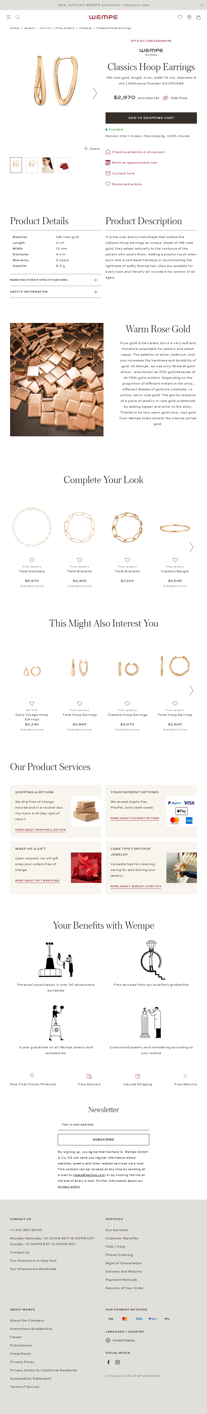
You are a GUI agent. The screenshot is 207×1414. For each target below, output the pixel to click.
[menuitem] (8, 17)
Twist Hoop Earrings (79, 715)
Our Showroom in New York (33, 1261)
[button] (131, 163)
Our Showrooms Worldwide (33, 1269)
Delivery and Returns (124, 1271)
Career (16, 1337)
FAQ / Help (115, 1247)
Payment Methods (121, 1280)
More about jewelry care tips (136, 886)
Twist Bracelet (79, 571)
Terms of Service (24, 1387)
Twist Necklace (32, 571)
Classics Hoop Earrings (127, 715)
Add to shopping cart (151, 118)
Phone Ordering (119, 1255)
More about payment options (135, 818)
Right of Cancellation (124, 1263)
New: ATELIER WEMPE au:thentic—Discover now (103, 5)
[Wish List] (180, 17)
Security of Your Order (125, 1288)
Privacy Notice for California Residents (43, 1370)
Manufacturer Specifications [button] (39, 279)
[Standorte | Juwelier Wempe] (189, 17)
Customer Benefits (122, 1238)
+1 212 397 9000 (26, 1230)
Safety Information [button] (29, 291)
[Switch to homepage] (103, 17)
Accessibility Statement (30, 1379)
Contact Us (19, 1252)
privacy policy (69, 1186)
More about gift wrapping (37, 880)
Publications (21, 1345)
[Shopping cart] (198, 17)
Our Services (117, 1230)
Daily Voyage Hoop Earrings (31, 717)
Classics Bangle (175, 571)
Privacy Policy (22, 1362)
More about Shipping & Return (40, 829)
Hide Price (179, 98)
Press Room (20, 1354)
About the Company (27, 1320)
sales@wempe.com (89, 1175)
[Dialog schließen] (203, 5)
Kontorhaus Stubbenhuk (31, 1329)
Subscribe (104, 1139)
